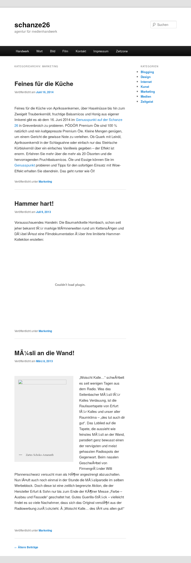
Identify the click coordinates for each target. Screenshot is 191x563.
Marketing (45, 181)
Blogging (147, 72)
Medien (146, 96)
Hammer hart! (34, 203)
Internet (146, 81)
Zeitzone (122, 51)
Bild (52, 51)
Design (146, 76)
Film (65, 51)
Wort (39, 51)
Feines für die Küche (43, 83)
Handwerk (22, 51)
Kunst (145, 86)
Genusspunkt (24, 165)
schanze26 (32, 24)
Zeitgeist (147, 101)
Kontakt (81, 51)
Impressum (101, 51)
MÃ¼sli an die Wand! (44, 352)
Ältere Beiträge (26, 547)
